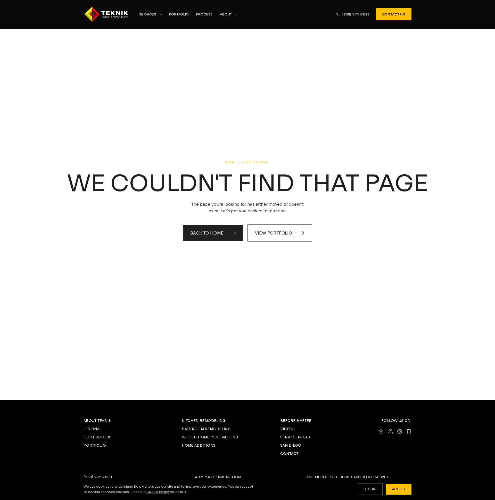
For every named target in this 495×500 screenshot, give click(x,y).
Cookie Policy (157, 492)
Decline (370, 489)
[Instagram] (381, 431)
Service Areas (295, 437)
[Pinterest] (408, 431)
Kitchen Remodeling (203, 421)
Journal (93, 429)
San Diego (290, 445)
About (226, 14)
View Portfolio (273, 233)
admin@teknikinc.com (218, 477)
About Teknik (97, 421)
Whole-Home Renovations (210, 437)
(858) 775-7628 (356, 14)
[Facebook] (390, 431)
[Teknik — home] (106, 14)
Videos (287, 429)
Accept (398, 489)
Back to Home (207, 233)
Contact (289, 454)
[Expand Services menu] (161, 14)
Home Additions (199, 445)
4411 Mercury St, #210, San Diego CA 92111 (347, 477)
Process (204, 14)
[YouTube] (399, 431)
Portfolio (179, 14)
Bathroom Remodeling (206, 429)
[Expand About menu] (237, 14)
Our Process (98, 437)
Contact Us (393, 14)
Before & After (296, 421)
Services (147, 14)
